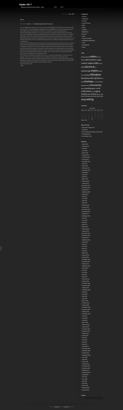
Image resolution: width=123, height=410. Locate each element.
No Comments (50, 23)
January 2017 (85, 159)
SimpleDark (66, 406)
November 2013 (86, 187)
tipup (92, 96)
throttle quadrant (87, 96)
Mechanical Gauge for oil (88, 127)
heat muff (95, 81)
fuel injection (95, 78)
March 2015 (85, 166)
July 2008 (84, 316)
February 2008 (85, 324)
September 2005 (86, 372)
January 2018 (85, 155)
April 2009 (84, 298)
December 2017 (86, 157)
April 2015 (84, 163)
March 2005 (85, 385)
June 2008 (84, 318)
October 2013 (85, 189)
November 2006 (86, 350)
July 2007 (84, 337)
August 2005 (85, 374)
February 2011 (85, 255)
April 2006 (84, 359)
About (61, 7)
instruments (95, 85)
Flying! (83, 27)
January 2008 (85, 326)
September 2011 (86, 240)
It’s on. (22, 19)
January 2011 (85, 257)
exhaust (87, 75)
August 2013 (85, 194)
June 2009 (84, 294)
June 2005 (84, 379)
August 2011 (85, 242)
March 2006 (85, 361)
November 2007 (86, 331)
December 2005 (86, 366)
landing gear (90, 88)
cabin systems (90, 60)
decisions (100, 63)
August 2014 (85, 172)
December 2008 (86, 307)
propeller (93, 91)
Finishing (84, 21)
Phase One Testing (86, 38)
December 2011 (86, 233)
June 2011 (84, 246)
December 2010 (86, 259)
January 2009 (85, 305)
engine (94, 70)
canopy (98, 60)
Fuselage (84, 29)
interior (83, 88)
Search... (84, 398)
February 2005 (85, 387)
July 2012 (84, 218)
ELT (95, 67)
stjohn (28, 23)
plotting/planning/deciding (40, 23)
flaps (88, 78)
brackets (99, 57)
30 (92, 118)
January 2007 (85, 346)
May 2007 (84, 342)
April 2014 (84, 176)
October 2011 (85, 237)
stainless (98, 94)
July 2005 (84, 376)
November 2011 (86, 235)
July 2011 (84, 244)
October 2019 (85, 146)
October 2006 (85, 353)
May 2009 (84, 296)
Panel (83, 36)
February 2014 (85, 181)
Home (55, 7)
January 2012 (85, 231)
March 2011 (85, 253)
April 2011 (84, 250)
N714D (52, 29)
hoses (87, 85)
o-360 (96, 88)
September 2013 (86, 192)
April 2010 (84, 276)
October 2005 (85, 370)
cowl (95, 63)
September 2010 (86, 266)
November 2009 (86, 285)
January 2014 (85, 183)
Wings (83, 47)
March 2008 (85, 322)
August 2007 (85, 335)
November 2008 (86, 309)
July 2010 (84, 270)
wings (84, 99)
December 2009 (86, 283)
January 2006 (85, 363)
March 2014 (85, 179)
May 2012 (84, 222)
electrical (89, 66)
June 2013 (84, 198)
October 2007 (85, 333)
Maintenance (85, 31)
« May (82, 120)
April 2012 (84, 224)
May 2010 (84, 274)
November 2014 (86, 170)
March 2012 (85, 226)
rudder (88, 94)
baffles (93, 56)
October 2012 (85, 213)
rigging (97, 91)
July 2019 (84, 148)
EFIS (82, 67)
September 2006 (86, 355)
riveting (84, 94)
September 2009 (86, 290)
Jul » (86, 120)
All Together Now (86, 134)
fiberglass (96, 74)
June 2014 (84, 174)
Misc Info (84, 34)
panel (88, 91)
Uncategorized (85, 44)
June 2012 (84, 220)
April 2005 (84, 383)
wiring (90, 99)
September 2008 (86, 313)
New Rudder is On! (86, 136)
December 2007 (86, 329)
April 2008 (84, 320)
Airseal (83, 57)
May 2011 (84, 248)
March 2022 (85, 144)
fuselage (88, 81)
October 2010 (85, 263)
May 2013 (84, 200)
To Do (83, 42)
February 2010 (85, 279)
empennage (85, 71)
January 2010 (85, 281)
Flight (83, 25)
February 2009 (85, 303)
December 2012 (86, 209)
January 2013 (85, 207)
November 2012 (86, 211)
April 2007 (84, 344)
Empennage (85, 18)
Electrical (84, 16)
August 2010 (85, 268)
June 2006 (84, 357)
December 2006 (86, 348)
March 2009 (85, 300)
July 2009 (84, 292)
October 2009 (85, 287)
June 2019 (84, 150)
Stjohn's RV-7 (25, 4)
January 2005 (85, 390)
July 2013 (84, 196)
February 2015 (85, 168)
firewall (83, 78)
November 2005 (86, 368)
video (95, 96)
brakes (83, 60)
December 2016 (86, 161)
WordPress (57, 406)
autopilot (87, 57)
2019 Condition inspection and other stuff (92, 132)
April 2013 (84, 202)
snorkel (93, 94)
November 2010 (86, 261)
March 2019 (85, 152)
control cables (87, 63)
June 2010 (84, 272)
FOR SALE (85, 129)
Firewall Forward (86, 23)
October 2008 (85, 311)
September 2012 (86, 216)
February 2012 (85, 229)
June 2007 (84, 339)
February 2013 (85, 205)
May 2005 (84, 381)
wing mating (100, 96)
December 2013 (86, 185)
